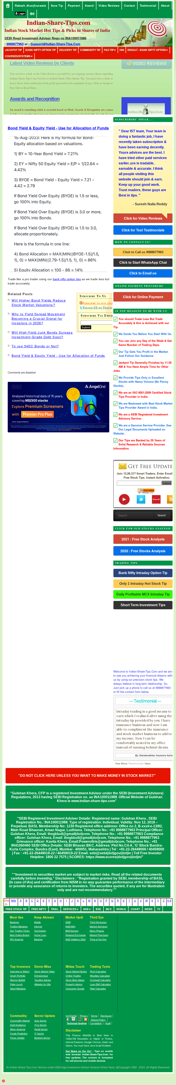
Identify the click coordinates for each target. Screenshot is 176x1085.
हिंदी (32, 14)
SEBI (68, 922)
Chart (135, 909)
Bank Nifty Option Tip (40, 50)
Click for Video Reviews (143, 218)
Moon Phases (97, 930)
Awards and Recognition (34, 63)
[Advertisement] (143, 638)
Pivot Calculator (98, 971)
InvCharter (71, 1015)
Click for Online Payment (143, 296)
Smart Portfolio (17, 975)
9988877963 (15, 44)
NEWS (148, 909)
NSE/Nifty (70, 926)
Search (162, 515)
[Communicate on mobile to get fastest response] (68, 1019)
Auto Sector (40, 1020)
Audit (108, 1023)
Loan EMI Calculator (100, 984)
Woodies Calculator (100, 975)
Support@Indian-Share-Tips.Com (55, 44)
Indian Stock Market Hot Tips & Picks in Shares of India (57, 30)
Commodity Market (20, 1020)
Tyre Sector (40, 1025)
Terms (94, 1015)
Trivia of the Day (98, 939)
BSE (98, 909)
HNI (122, 50)
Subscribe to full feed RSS (101, 303)
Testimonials (136, 764)
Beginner (14, 922)
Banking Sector (42, 1037)
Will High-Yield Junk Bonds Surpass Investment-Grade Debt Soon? (42, 334)
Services (69, 909)
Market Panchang (99, 935)
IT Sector (39, 1033)
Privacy (84, 1015)
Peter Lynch (16, 984)
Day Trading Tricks (20, 930)
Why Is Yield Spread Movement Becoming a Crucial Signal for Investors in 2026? (38, 318)
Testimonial (148, 5)
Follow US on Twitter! (99, 307)
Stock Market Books (76, 971)
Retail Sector (41, 1029)
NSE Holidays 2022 (75, 939)
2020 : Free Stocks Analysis (142, 550)
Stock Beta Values (75, 980)
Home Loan (40, 935)
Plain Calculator (98, 988)
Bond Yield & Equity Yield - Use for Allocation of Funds (58, 128)
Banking (38, 939)
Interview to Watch (19, 971)
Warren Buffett (17, 980)
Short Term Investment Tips (143, 605)
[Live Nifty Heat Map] (79, 1019)
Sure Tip (57, 5)
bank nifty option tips (67, 279)
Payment (74, 5)
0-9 (169, 900)
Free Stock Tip (16, 909)
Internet (38, 926)
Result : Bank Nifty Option (146, 50)
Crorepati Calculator (100, 980)
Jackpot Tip (13, 50)
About (165, 5)
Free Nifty (38, 909)
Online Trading (73, 975)
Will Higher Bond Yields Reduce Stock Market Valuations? (39, 302)
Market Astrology (99, 926)
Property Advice (74, 984)
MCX (109, 909)
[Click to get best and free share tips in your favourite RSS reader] (85, 1019)
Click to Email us (142, 273)
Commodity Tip (90, 50)
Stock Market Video (44, 971)
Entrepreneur (41, 975)
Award (89, 5)
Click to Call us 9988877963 (143, 252)
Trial (54, 909)
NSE (86, 909)
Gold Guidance (18, 1025)
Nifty (13, 900)
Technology (40, 930)
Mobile (37, 922)
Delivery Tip (68, 50)
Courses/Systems (17, 56)
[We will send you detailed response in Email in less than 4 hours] (73, 1019)
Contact (129, 5)
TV (158, 909)
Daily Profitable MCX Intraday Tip (143, 594)
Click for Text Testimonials (143, 230)
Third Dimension (98, 922)
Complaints (96, 1023)
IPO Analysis (16, 939)
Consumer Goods (75, 988)
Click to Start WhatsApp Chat (143, 262)
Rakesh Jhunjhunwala (30, 5)
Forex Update (17, 1037)
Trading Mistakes (19, 926)
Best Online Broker (20, 935)
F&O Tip (109, 50)
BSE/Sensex (72, 930)
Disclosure (106, 1015)
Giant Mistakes (18, 988)
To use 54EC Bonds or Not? (35, 346)
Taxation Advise (42, 980)
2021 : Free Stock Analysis (143, 539)
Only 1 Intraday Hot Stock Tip (143, 583)
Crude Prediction (18, 1033)
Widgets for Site (42, 984)
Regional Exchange (75, 935)
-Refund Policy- (98, 1019)
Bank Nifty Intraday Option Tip (142, 573)
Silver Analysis (17, 1029)
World (121, 909)
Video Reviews (109, 5)
